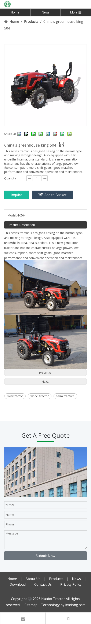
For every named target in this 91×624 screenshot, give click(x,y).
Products (56, 578)
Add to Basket (55, 194)
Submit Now (45, 555)
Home (15, 12)
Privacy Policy (70, 584)
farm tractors (65, 396)
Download (18, 584)
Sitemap (31, 605)
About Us (33, 578)
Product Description (21, 225)
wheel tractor (39, 396)
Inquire (16, 194)
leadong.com (75, 605)
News (46, 12)
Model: (12, 215)
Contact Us (43, 584)
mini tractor (15, 396)
